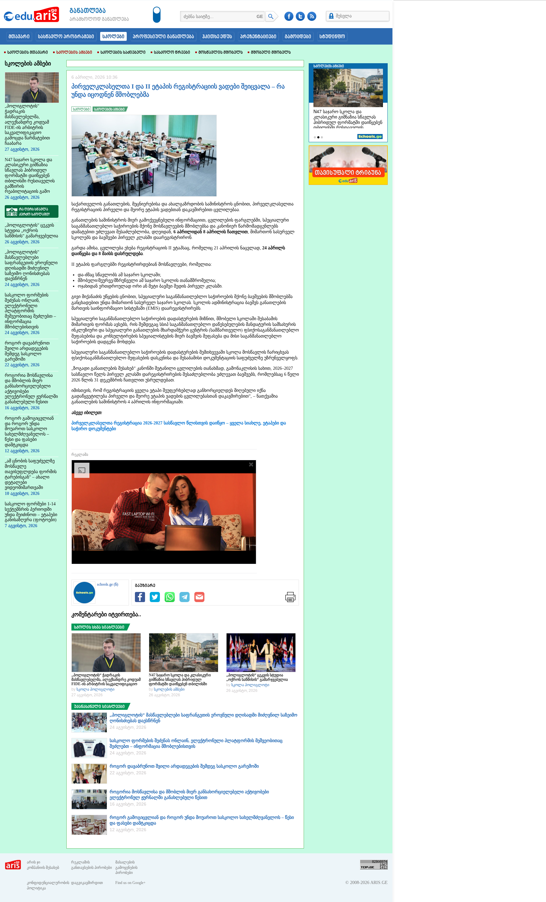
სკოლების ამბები (74, 53)
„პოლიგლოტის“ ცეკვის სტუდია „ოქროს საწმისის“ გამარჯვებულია (257, 677)
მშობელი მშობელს (271, 53)
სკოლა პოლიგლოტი (95, 689)
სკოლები (113, 37)
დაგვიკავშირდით (87, 883)
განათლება (88, 11)
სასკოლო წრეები (172, 53)
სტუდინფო (332, 37)
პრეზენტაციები (258, 37)
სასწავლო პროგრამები (66, 37)
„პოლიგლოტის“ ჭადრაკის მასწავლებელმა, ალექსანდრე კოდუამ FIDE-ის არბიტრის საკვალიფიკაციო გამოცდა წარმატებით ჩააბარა (106, 679)
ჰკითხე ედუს (217, 37)
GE (260, 16)
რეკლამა (79, 454)
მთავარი (19, 37)
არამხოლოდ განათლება (90, 19)
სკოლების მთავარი (27, 53)
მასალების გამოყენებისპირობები (126, 867)
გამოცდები (298, 37)
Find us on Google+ (130, 883)
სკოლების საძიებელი (123, 53)
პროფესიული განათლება (163, 37)
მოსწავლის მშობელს (220, 53)
